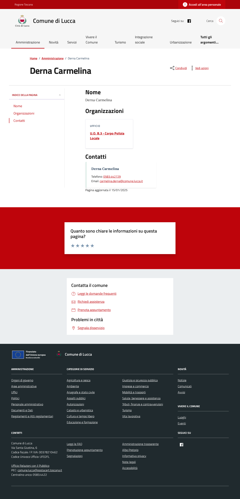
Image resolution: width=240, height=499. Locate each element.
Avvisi (181, 392)
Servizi (72, 42)
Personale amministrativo (27, 404)
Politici (15, 398)
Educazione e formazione (82, 422)
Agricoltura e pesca (78, 380)
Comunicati (185, 386)
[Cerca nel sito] (220, 20)
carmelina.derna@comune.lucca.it (121, 181)
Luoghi (182, 417)
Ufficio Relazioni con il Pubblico (30, 465)
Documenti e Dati (22, 410)
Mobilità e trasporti (134, 392)
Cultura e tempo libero (80, 416)
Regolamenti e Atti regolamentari (32, 416)
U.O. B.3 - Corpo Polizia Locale (107, 136)
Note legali (129, 462)
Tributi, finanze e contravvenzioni (142, 404)
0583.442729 (112, 176)
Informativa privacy (134, 456)
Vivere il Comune (92, 39)
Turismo (120, 42)
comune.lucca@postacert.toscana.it (40, 470)
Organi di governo (22, 380)
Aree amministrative (24, 386)
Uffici (14, 392)
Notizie (182, 380)
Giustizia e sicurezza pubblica (140, 380)
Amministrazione (28, 42)
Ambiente (73, 386)
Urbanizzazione (181, 42)
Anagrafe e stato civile (81, 392)
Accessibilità (129, 468)
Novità (53, 42)
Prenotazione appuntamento (85, 450)
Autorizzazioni (75, 404)
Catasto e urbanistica (80, 410)
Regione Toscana (24, 4)
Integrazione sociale (144, 39)
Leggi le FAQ (74, 444)
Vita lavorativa (131, 416)
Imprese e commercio (135, 386)
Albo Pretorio (130, 450)
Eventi (182, 423)
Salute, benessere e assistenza (141, 398)
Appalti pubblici (76, 398)
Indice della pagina (24, 95)
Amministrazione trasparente (140, 444)
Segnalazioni (74, 456)
